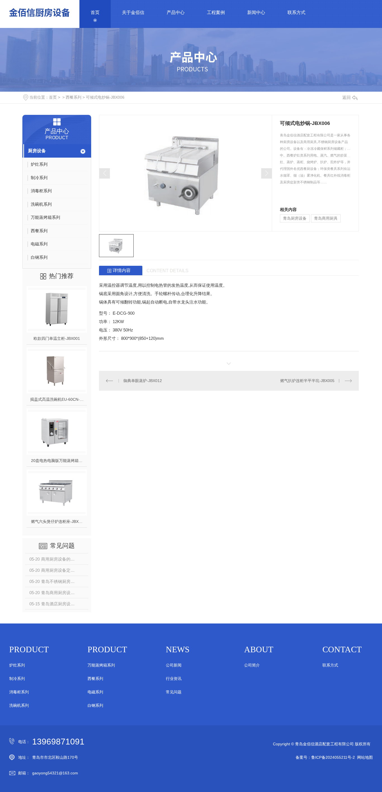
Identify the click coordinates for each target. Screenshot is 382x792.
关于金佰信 (133, 12)
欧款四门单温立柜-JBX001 (57, 338)
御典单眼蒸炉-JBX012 (142, 380)
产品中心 (176, 12)
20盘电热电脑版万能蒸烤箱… (56, 460)
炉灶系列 (17, 665)
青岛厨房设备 (294, 218)
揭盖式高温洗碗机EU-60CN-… (57, 399)
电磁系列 (95, 692)
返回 (346, 97)
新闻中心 (256, 12)
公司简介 (252, 665)
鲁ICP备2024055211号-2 (333, 757)
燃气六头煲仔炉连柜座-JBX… (56, 521)
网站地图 (365, 757)
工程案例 (216, 12)
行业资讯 (173, 678)
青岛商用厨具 (326, 218)
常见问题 (173, 692)
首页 (95, 12)
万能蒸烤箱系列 (101, 665)
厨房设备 (37, 150)
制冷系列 (17, 678)
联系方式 (296, 12)
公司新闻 (173, 665)
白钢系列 (95, 705)
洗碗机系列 (19, 705)
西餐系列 (73, 97)
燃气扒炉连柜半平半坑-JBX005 (307, 380)
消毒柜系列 (19, 692)
